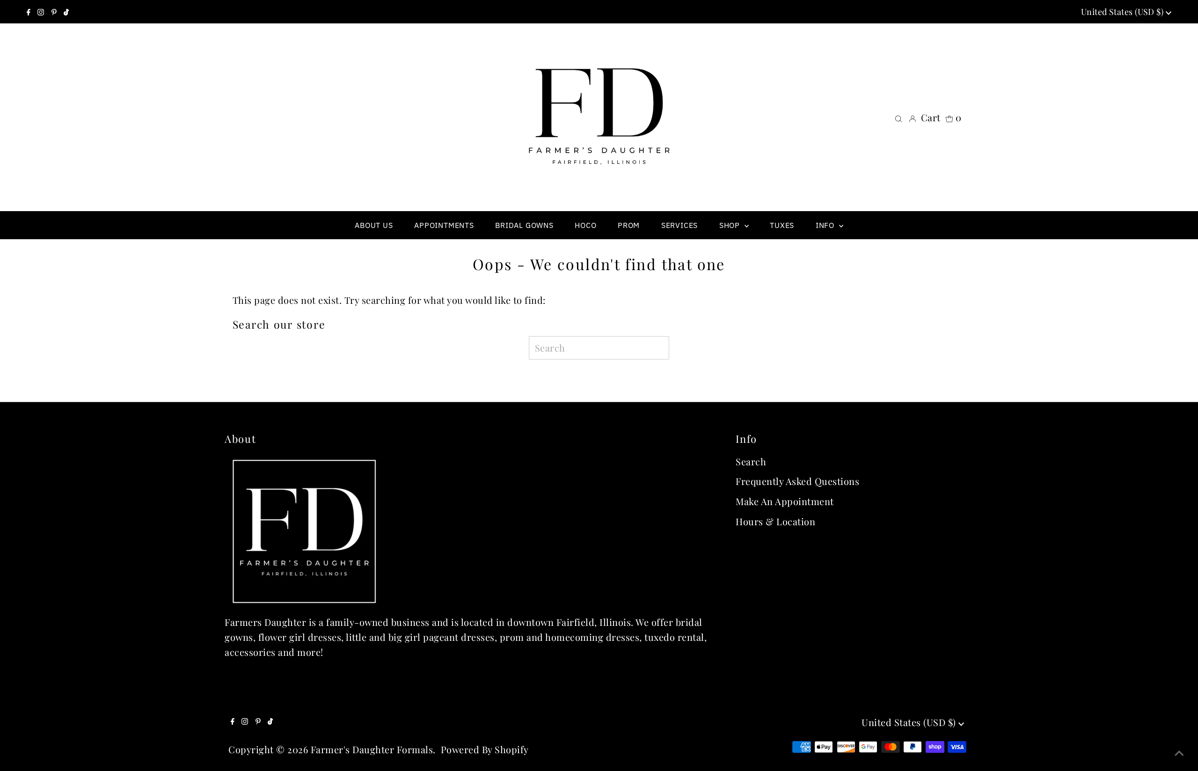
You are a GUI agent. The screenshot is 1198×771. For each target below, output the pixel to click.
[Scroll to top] (1179, 752)
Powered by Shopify (485, 749)
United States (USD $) (1123, 11)
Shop (730, 225)
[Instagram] (40, 11)
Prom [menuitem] (629, 225)
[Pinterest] (54, 11)
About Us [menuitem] (374, 225)
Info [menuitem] (826, 225)
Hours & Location (775, 521)
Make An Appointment (785, 501)
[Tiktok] (66, 11)
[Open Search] (898, 117)
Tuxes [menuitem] (782, 225)
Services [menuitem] (679, 225)
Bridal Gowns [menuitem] (524, 225)
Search (751, 461)
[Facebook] (28, 11)
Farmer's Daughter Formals (372, 749)
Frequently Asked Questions (797, 481)
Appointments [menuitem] (444, 225)
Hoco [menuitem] (585, 225)
